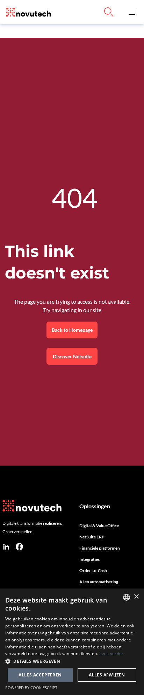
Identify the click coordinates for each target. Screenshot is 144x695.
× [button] (136, 596)
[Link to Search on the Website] (109, 12)
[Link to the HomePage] (26, 12)
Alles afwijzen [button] (107, 675)
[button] (132, 12)
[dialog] (72, 642)
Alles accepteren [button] (40, 675)
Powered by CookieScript (31, 687)
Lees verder (111, 653)
